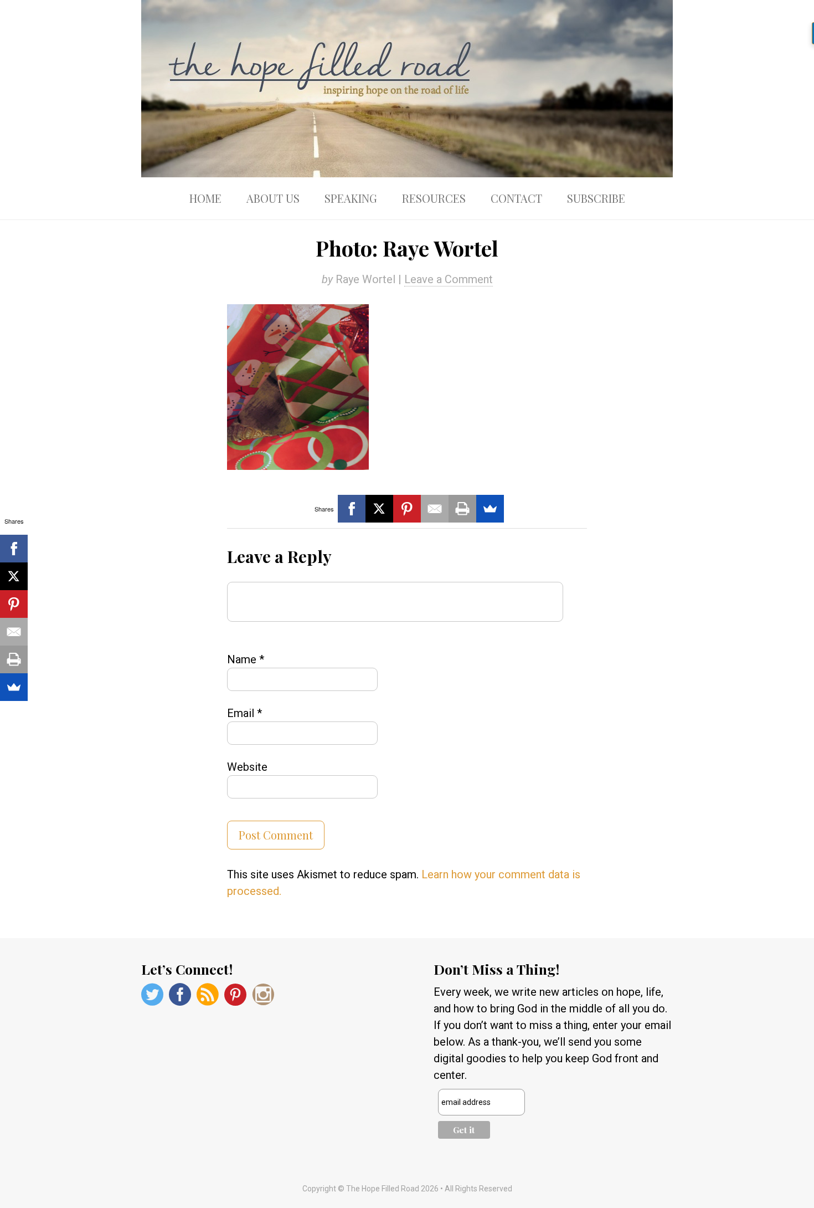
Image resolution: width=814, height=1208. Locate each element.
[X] (379, 509)
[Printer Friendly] (462, 509)
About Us (273, 198)
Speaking (350, 198)
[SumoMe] (490, 509)
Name (245, 659)
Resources (434, 198)
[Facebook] (351, 509)
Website (247, 767)
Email (244, 713)
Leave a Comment (448, 279)
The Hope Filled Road (407, 88)
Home (205, 198)
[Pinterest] (407, 509)
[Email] (435, 509)
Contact (516, 198)
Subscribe (596, 198)
